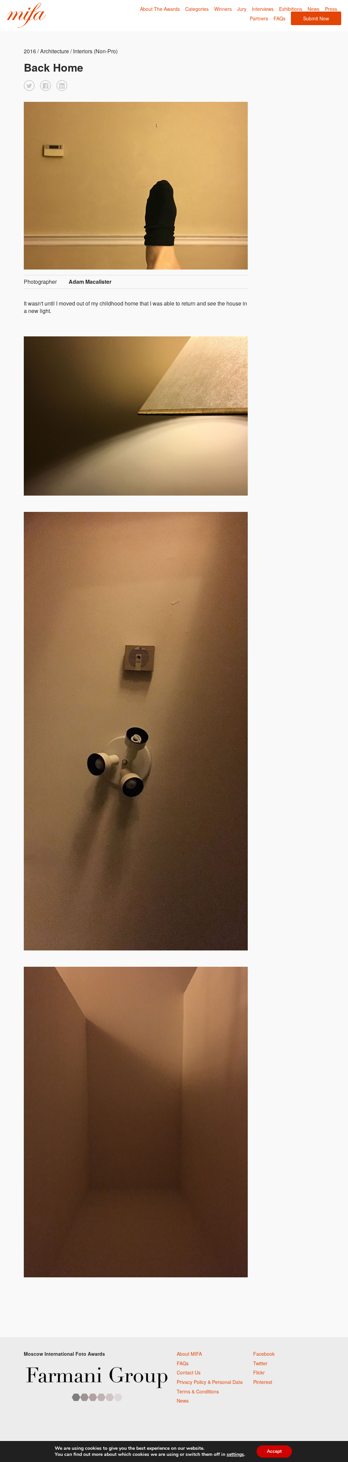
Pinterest (262, 1381)
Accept (274, 1451)
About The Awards (160, 8)
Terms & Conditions (198, 1391)
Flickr (259, 1372)
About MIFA (189, 1353)
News (313, 8)
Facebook (264, 1353)
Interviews (263, 8)
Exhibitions (290, 8)
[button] (29, 85)
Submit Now (316, 18)
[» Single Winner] (26, 15)
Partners (259, 18)
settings (235, 1454)
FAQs (279, 18)
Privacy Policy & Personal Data (210, 1381)
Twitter (260, 1363)
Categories (197, 8)
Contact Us (189, 1372)
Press (331, 8)
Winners (223, 8)
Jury (241, 8)
